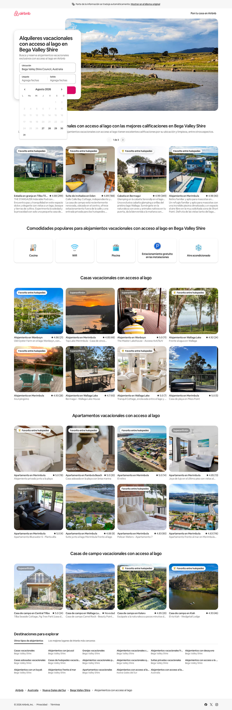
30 (61, 128)
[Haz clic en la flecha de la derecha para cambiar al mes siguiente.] (62, 89)
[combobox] (47, 69)
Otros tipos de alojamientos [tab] (28, 640)
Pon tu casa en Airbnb (203, 13)
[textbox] (33, 80)
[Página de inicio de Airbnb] (22, 13)
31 (24, 134)
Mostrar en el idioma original (145, 4)
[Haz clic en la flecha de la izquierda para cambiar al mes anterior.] (25, 89)
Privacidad (42, 704)
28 (49, 128)
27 (43, 128)
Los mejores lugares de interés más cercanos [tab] (71, 640)
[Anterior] (109, 139)
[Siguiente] (122, 139)
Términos (55, 704)
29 (55, 128)
